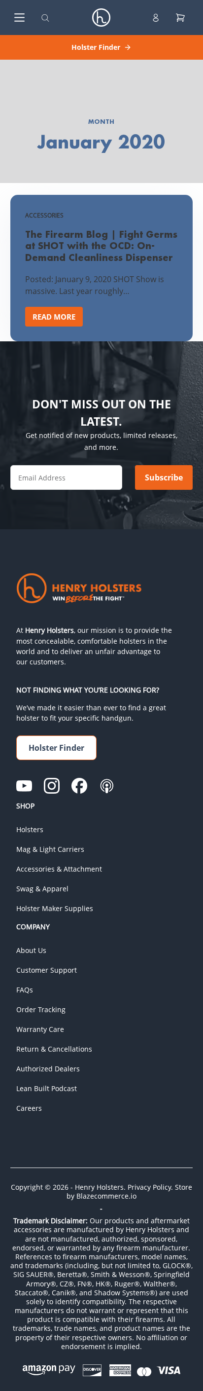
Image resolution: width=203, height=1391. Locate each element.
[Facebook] (79, 786)
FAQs (24, 989)
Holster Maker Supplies (54, 908)
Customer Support (46, 970)
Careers (29, 1108)
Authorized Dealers (48, 1068)
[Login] (155, 17)
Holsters (29, 829)
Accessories (44, 215)
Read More (58, 319)
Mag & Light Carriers (50, 849)
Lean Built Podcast (46, 1088)
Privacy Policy (149, 1187)
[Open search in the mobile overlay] (45, 17)
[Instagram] (52, 786)
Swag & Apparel (42, 888)
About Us (31, 950)
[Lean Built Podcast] (107, 786)
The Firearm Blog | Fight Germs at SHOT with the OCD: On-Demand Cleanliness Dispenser (101, 245)
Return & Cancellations (54, 1049)
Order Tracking (41, 1009)
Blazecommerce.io (106, 1196)
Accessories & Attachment (59, 869)
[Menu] (17, 17)
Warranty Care (40, 1029)
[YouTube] (24, 786)
